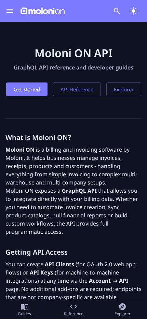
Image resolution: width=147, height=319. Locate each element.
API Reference (77, 89)
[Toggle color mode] (133, 11)
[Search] (117, 11)
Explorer (124, 89)
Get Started (27, 89)
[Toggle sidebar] (9, 11)
